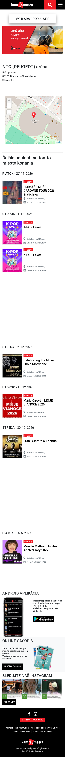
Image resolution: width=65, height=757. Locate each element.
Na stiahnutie (21, 728)
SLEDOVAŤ (9, 702)
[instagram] (35, 714)
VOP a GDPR (52, 728)
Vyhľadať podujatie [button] (32, 19)
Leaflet (58, 142)
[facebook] (29, 714)
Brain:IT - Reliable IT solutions (32, 751)
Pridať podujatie (37, 728)
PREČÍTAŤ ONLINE (13, 666)
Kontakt (9, 728)
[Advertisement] (32, 308)
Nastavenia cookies (21, 731)
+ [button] (9, 100)
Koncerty (28, 182)
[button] (5, 40)
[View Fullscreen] (9, 112)
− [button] (9, 105)
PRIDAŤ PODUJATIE (33, 720)
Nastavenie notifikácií (42, 731)
